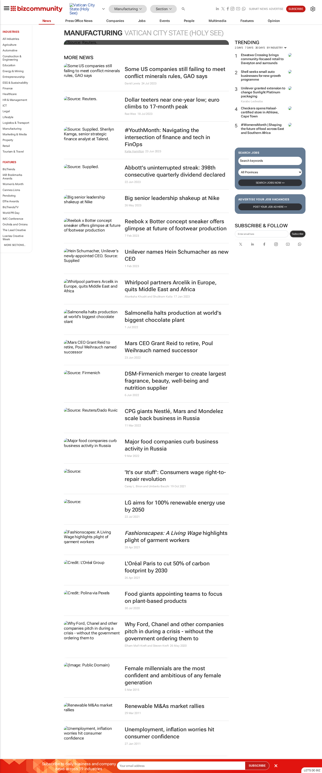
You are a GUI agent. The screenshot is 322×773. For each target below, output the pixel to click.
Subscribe (297, 233)
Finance (8, 88)
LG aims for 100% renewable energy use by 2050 (175, 506)
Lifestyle (8, 117)
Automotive (10, 50)
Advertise (276, 9)
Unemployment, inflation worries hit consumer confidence (169, 733)
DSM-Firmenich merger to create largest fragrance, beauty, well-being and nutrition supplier (175, 381)
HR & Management (15, 100)
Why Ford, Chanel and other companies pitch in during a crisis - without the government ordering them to (174, 631)
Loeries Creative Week (13, 237)
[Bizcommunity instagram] (232, 9)
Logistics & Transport (16, 122)
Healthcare (10, 94)
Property (8, 140)
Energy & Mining (13, 71)
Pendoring (9, 195)
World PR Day (11, 213)
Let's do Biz (312, 770)
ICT (5, 105)
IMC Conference (13, 218)
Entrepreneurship (14, 77)
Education (9, 65)
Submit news (258, 9)
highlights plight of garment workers (176, 536)
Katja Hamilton (134, 151)
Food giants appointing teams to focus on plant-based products (173, 597)
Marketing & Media (15, 134)
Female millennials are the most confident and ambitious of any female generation (173, 675)
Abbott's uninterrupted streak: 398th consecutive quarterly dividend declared (175, 171)
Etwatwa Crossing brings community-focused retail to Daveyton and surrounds (262, 59)
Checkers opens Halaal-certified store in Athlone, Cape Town (260, 112)
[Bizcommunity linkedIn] (217, 9)
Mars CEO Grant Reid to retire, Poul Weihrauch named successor (169, 347)
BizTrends (9, 169)
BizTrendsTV (11, 207)
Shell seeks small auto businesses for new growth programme (261, 76)
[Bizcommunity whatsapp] (244, 9)
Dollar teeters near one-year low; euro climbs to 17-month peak (172, 103)
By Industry (275, 47)
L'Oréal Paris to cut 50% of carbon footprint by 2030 (167, 567)
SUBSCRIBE (257, 765)
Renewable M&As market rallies (164, 706)
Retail (6, 146)
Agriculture (10, 44)
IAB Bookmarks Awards (12, 176)
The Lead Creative (14, 230)
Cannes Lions (11, 190)
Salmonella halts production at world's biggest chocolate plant (173, 316)
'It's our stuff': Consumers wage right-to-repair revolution (175, 476)
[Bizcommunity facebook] (228, 9)
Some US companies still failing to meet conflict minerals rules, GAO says (175, 72)
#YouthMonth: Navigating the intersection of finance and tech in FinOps (167, 137)
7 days (249, 47)
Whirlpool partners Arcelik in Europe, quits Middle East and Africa (171, 286)
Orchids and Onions (15, 224)
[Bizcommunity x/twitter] (223, 9)
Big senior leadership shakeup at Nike (172, 198)
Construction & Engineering (12, 58)
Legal (6, 111)
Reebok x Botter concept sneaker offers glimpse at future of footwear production (176, 225)
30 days (260, 47)
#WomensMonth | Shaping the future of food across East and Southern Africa (262, 129)
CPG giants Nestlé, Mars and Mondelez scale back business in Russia (174, 415)
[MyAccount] (313, 9)
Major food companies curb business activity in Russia (171, 445)
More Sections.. (14, 245)
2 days (239, 47)
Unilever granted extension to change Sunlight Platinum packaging (263, 92)
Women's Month (13, 184)
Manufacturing (12, 128)
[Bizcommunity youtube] (238, 9)
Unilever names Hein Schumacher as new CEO (176, 255)
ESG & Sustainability (15, 82)
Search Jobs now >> (270, 182)
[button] (184, 9)
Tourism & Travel (13, 151)
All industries (11, 39)
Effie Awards (11, 201)
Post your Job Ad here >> (270, 206)
